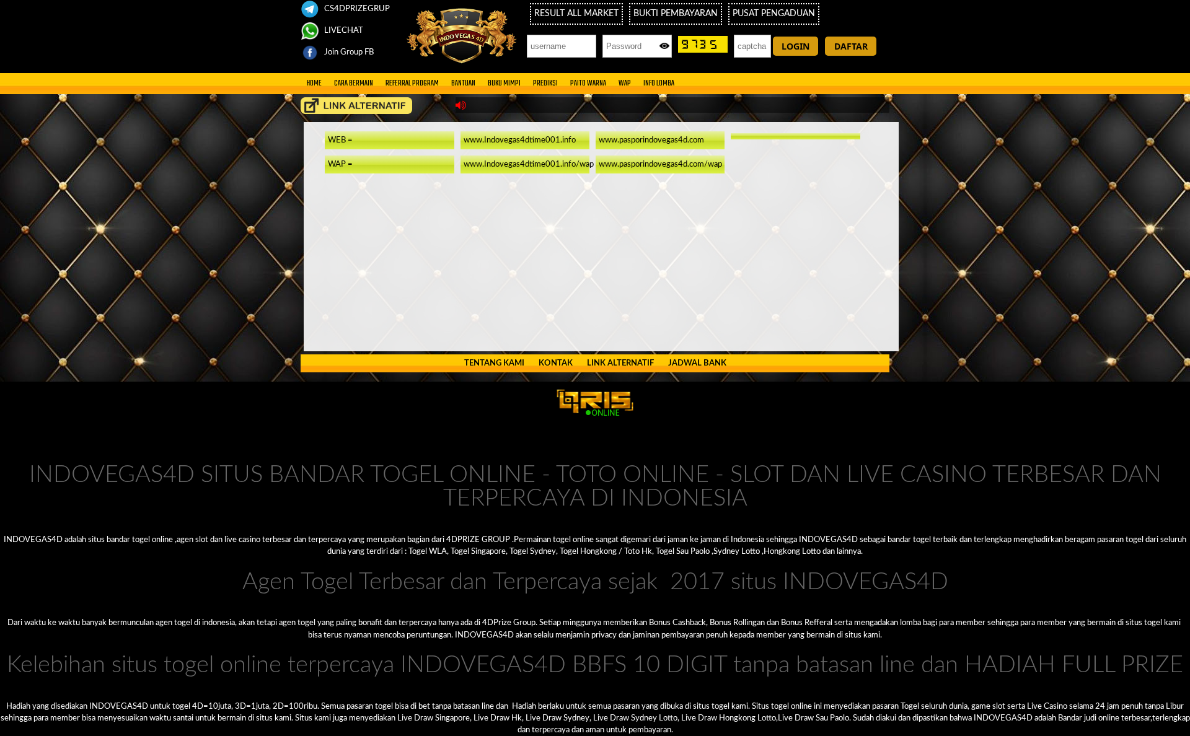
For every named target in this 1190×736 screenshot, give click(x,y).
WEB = (340, 140)
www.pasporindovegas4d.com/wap (660, 164)
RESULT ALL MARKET (576, 13)
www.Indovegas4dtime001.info (520, 140)
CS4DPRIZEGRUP (356, 8)
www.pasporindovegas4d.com (651, 140)
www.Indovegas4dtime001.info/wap (529, 164)
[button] (795, 46)
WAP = (340, 164)
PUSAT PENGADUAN (774, 13)
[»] (356, 105)
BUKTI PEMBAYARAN (675, 13)
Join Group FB (348, 52)
